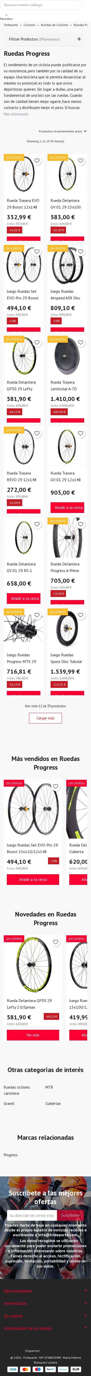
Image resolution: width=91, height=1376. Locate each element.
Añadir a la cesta (69, 507)
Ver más (33, 1035)
